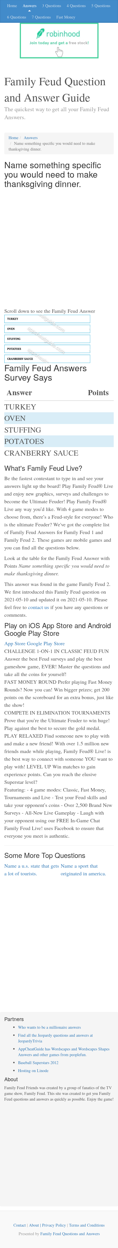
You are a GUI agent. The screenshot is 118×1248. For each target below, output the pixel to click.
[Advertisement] (59, 248)
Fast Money (65, 17)
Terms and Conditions (87, 1225)
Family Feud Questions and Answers (70, 1233)
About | (35, 1225)
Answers (29, 5)
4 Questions (76, 5)
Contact (19, 1225)
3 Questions (51, 5)
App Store (14, 643)
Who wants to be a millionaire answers (49, 1027)
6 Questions (16, 17)
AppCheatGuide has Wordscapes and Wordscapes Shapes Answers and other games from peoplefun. (63, 1051)
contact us (38, 607)
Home (12, 5)
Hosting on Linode (33, 1070)
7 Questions (41, 17)
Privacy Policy (54, 1225)
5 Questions (100, 5)
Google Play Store (46, 643)
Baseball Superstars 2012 (38, 1062)
